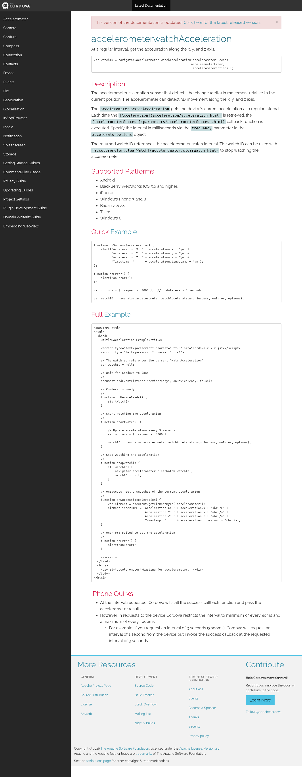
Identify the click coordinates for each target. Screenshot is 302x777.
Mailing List (143, 714)
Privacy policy (199, 736)
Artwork (86, 714)
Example (124, 232)
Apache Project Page (96, 685)
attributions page (98, 761)
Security (195, 726)
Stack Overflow (146, 704)
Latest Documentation (151, 5)
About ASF (196, 689)
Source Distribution (94, 695)
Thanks (194, 717)
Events (193, 698)
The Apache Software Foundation (125, 748)
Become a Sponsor (202, 708)
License (86, 704)
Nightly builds (145, 723)
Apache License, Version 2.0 (199, 748)
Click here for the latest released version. (222, 22)
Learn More (260, 700)
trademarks (144, 753)
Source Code (144, 685)
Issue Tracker (144, 695)
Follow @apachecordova (263, 712)
